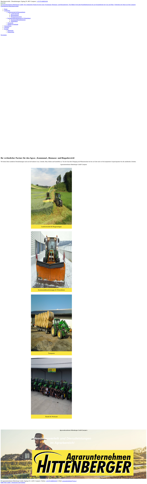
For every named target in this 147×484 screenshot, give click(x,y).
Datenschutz (10, 32)
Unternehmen (7, 26)
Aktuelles (6, 27)
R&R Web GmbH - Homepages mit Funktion (13, 482)
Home (5, 9)
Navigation (4, 35)
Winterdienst (14, 21)
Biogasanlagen (15, 15)
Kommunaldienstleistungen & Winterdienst (19, 18)
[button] (73, 142)
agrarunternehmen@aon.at (69, 481)
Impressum (10, 30)
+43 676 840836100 (42, 1)
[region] (73, 151)
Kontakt (6, 29)
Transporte (10, 23)
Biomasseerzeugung (16, 16)
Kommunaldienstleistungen (18, 20)
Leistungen (7, 10)
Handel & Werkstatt (12, 24)
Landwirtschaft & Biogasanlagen (16, 12)
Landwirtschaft (15, 13)
